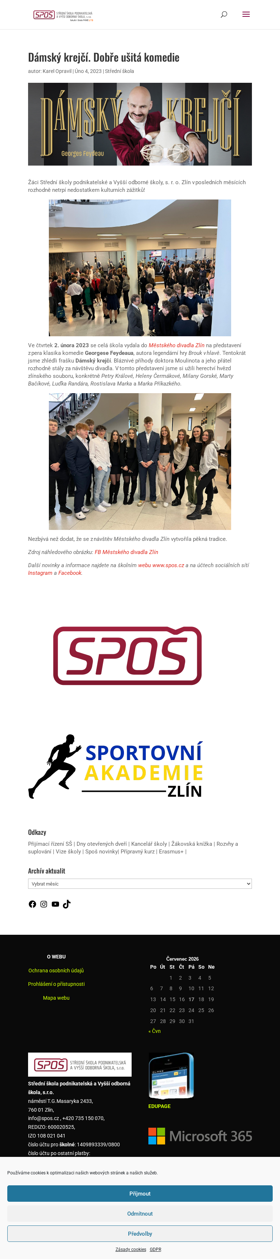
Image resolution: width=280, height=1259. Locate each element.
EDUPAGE (159, 1106)
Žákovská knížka (191, 844)
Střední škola (119, 71)
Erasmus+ (171, 851)
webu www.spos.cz (161, 565)
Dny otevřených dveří (102, 844)
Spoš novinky (101, 851)
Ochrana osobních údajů (56, 970)
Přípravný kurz (138, 851)
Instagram (40, 573)
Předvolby (140, 1234)
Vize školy (69, 851)
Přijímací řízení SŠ (50, 844)
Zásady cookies (131, 1249)
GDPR (155, 1249)
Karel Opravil (57, 71)
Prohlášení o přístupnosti (56, 984)
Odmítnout (140, 1213)
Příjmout (140, 1193)
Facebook (69, 573)
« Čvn (154, 1031)
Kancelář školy (149, 844)
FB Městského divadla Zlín (126, 552)
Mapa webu (56, 998)
